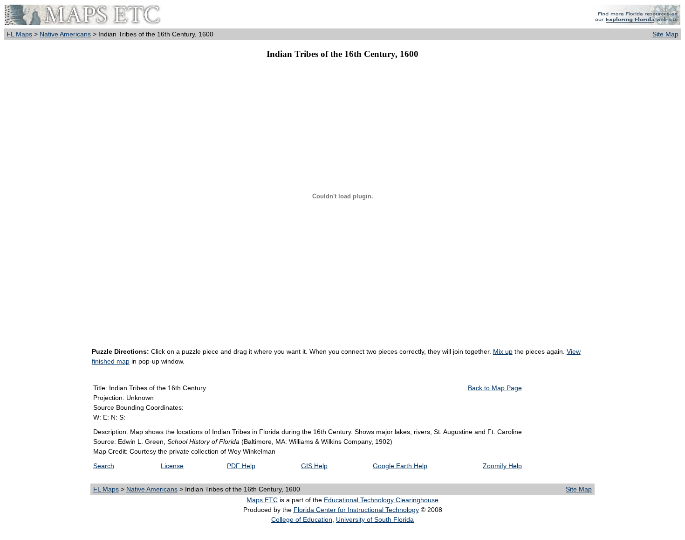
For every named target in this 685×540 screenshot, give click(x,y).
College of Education (301, 519)
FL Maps (19, 34)
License (172, 466)
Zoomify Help (502, 466)
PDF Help (241, 466)
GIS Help (314, 466)
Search (103, 466)
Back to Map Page (495, 388)
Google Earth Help (400, 466)
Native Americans (65, 34)
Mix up (503, 351)
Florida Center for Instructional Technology (356, 509)
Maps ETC (262, 500)
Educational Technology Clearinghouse (381, 500)
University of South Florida (375, 519)
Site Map (665, 34)
